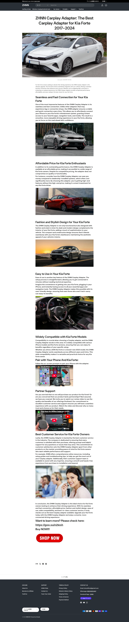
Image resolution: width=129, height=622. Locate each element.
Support (73, 9)
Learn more (37, 1)
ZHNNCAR (28, 616)
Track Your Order (46, 594)
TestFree (81, 9)
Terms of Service (64, 597)
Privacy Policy (63, 588)
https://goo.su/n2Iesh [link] (49, 525)
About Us (25, 588)
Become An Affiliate (27, 591)
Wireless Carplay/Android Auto (41, 9)
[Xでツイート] (40, 563)
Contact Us (44, 591)
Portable (65, 9)
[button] (106, 5)
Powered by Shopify (35, 616)
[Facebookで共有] (43, 563)
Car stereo (56, 9)
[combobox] (64, 5)
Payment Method (64, 599)
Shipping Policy (63, 594)
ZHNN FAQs (44, 588)
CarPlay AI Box (26, 9)
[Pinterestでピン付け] (46, 563)
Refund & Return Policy (65, 591)
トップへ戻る (64, 576)
